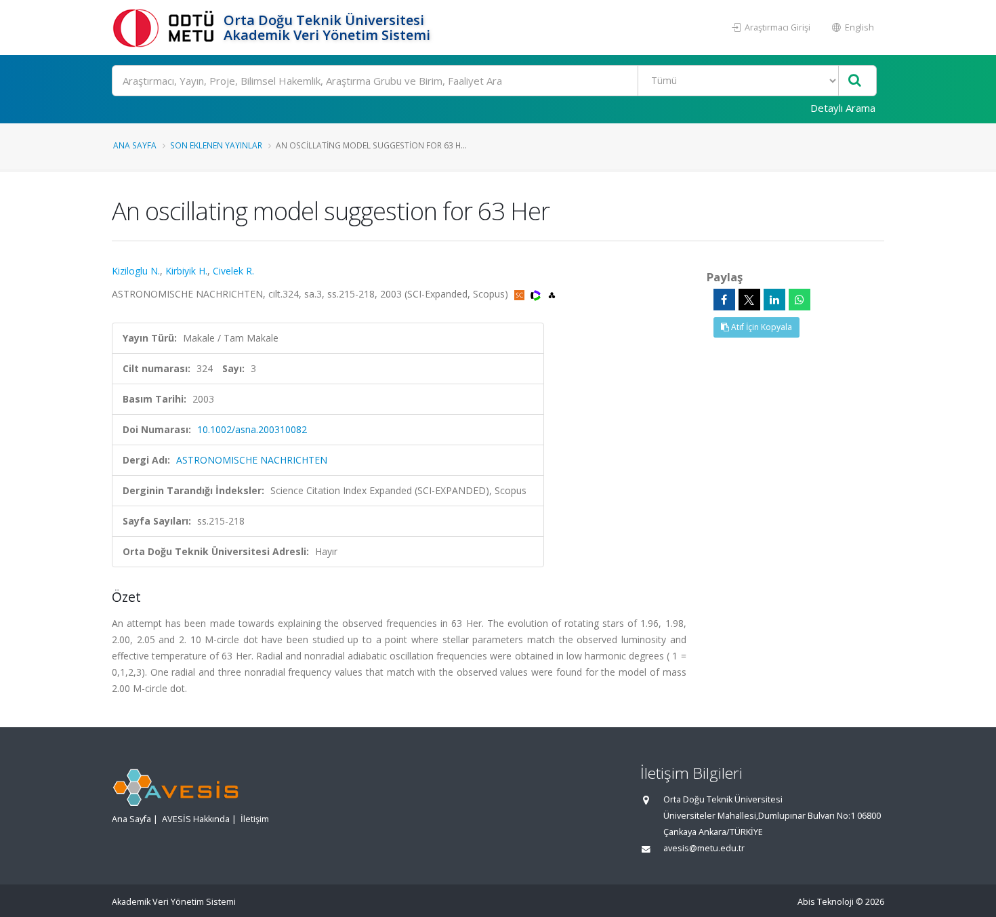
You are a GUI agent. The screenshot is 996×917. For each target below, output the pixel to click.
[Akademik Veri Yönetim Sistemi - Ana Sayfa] (166, 27)
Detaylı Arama (842, 108)
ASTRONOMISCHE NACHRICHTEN (251, 459)
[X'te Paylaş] (749, 299)
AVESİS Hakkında (196, 819)
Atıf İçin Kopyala (760, 327)
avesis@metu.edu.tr (704, 848)
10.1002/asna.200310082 (252, 429)
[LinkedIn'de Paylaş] (774, 299)
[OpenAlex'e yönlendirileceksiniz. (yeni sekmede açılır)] (552, 293)
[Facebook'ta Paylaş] (724, 299)
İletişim (255, 819)
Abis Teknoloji (825, 902)
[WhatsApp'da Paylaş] (799, 299)
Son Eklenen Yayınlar (216, 145)
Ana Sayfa (135, 145)
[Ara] (854, 81)
